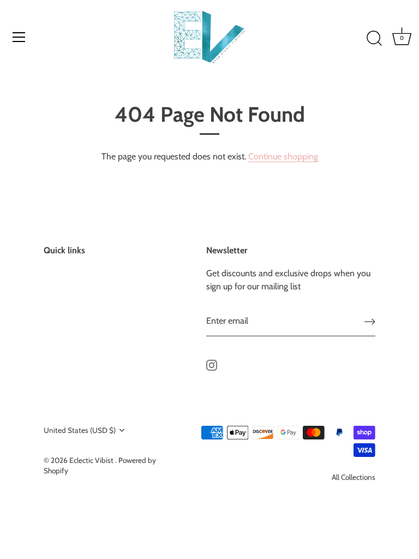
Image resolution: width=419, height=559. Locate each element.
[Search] (374, 39)
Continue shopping (283, 156)
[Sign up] (369, 321)
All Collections (353, 477)
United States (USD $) (80, 430)
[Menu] (19, 37)
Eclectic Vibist (92, 460)
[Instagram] (211, 364)
